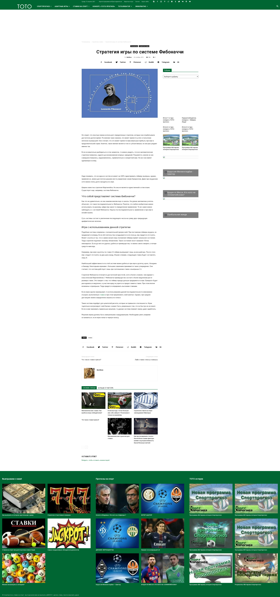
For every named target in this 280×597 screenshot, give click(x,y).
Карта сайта (145, 1)
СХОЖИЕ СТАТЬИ (89, 388)
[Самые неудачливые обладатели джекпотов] (69, 533)
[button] (277, 6)
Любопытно (140, 6)
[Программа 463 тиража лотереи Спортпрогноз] (190, 140)
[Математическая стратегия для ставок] (120, 426)
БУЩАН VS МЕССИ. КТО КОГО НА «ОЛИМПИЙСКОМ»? (159, 584)
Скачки (137, 1)
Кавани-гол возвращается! (150, 550)
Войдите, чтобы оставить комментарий (95, 460)
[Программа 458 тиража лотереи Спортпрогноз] (211, 568)
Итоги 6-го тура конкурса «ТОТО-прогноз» (169, 129)
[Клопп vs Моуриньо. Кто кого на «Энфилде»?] (117, 498)
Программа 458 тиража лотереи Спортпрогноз (205, 584)
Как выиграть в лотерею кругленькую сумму (17, 515)
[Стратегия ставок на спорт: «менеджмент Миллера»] (146, 400)
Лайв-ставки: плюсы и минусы (146, 360)
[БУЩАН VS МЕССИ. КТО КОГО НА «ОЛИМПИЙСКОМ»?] (162, 568)
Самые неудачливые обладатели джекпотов (63, 550)
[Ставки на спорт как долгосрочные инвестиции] (23, 533)
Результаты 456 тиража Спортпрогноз (248, 584)
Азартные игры (128, 1)
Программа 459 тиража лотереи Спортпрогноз (251, 550)
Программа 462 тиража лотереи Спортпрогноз (205, 550)
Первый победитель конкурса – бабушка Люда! (189, 120)
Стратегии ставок (97, 42)
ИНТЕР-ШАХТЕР (146, 515)
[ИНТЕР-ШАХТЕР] (162, 498)
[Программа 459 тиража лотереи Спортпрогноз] (256, 533)
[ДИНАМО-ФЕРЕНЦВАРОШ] (117, 533)
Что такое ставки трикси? (91, 360)
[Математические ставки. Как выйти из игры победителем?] (93, 400)
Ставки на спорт (80, 6)
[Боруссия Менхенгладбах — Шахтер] (117, 568)
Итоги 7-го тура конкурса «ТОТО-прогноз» (169, 120)
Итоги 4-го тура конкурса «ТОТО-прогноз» (187, 129)
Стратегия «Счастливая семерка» (59, 515)
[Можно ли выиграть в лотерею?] (23, 568)
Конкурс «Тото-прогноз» (104, 6)
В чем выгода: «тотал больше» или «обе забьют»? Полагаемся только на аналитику (118, 413)
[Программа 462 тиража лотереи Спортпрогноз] (211, 533)
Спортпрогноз (43, 6)
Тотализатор (124, 6)
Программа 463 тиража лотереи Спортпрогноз (251, 515)
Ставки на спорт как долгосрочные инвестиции (18, 550)
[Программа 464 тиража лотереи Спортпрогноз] (171, 140)
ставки (102, 295)
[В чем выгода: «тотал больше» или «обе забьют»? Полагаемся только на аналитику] (120, 400)
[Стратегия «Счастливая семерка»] (69, 498)
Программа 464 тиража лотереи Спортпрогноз (205, 515)
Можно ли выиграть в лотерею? (13, 584)
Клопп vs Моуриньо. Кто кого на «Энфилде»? (111, 515)
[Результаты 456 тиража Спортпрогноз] (256, 568)
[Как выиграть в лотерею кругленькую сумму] (23, 498)
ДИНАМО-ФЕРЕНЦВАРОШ (105, 550)
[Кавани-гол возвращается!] (162, 533)
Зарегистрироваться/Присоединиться (110, 1)
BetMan (129, 57)
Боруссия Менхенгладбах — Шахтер (108, 584)
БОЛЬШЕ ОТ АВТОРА (105, 388)
